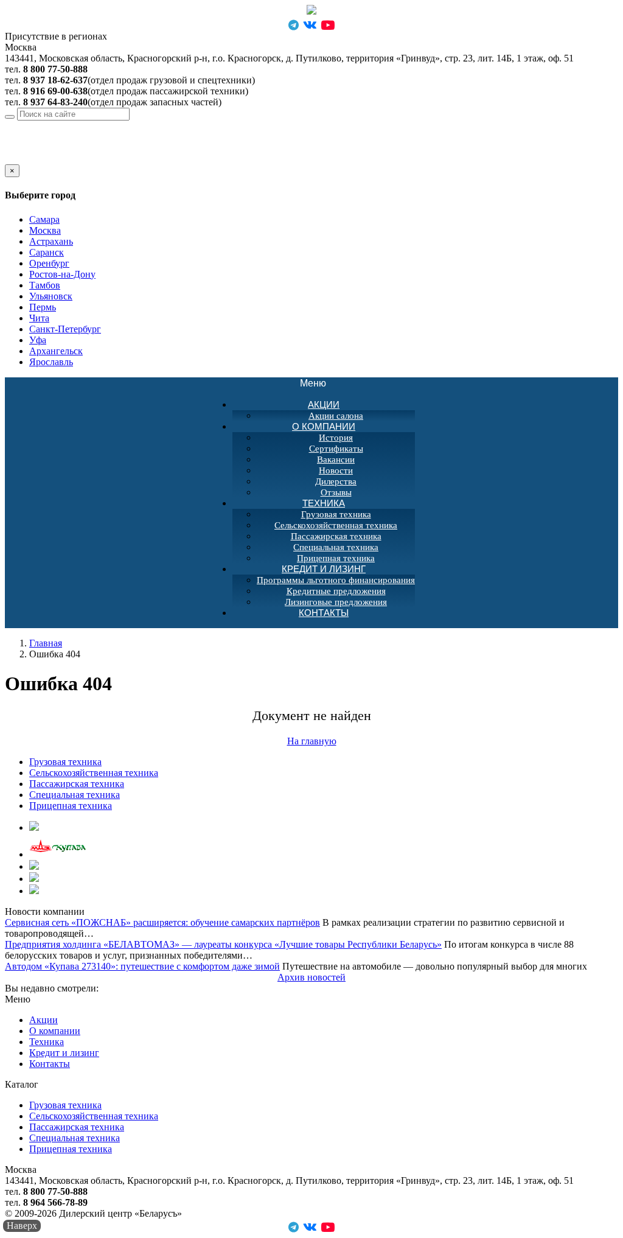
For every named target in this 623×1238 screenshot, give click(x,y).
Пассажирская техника (336, 536)
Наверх (22, 1225)
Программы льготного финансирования (336, 580)
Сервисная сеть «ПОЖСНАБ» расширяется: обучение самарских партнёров (162, 922)
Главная (45, 643)
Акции (323, 404)
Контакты (324, 612)
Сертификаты (336, 448)
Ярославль (51, 362)
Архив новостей (311, 977)
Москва (93, 126)
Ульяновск (50, 296)
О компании (323, 426)
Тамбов (44, 285)
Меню (319, 384)
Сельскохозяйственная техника (335, 525)
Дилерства (336, 481)
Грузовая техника (336, 514)
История (336, 437)
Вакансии (336, 459)
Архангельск (56, 351)
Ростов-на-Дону (62, 274)
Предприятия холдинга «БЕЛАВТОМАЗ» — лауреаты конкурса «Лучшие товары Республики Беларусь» (223, 944)
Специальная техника (335, 547)
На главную (311, 741)
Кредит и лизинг (324, 569)
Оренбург (49, 263)
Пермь (42, 307)
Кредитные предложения (336, 591)
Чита (39, 318)
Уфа (37, 340)
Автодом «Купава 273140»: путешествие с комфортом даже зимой (142, 966)
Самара (44, 219)
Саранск (46, 252)
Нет (26, 158)
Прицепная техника (70, 805)
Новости (336, 470)
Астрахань (51, 241)
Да (10, 158)
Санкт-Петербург (65, 329)
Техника (323, 503)
